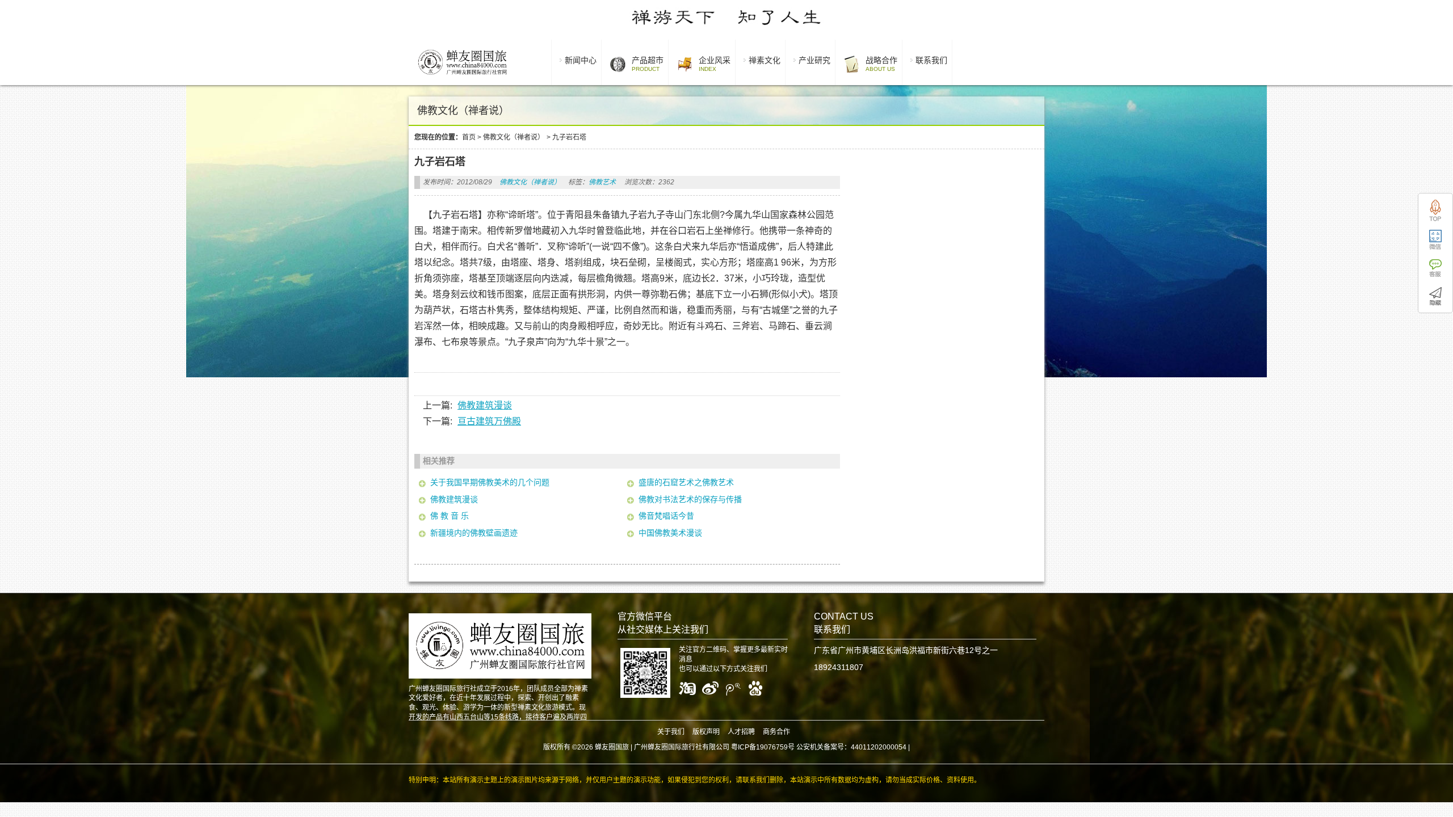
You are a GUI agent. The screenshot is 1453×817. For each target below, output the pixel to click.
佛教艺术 (602, 182)
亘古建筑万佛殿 (489, 421)
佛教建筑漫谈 (484, 405)
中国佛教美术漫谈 (670, 532)
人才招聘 (741, 732)
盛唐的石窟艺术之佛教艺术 (686, 482)
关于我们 (670, 732)
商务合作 (776, 732)
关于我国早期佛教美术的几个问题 (489, 482)
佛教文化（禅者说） (513, 137)
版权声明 (706, 732)
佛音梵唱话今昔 (666, 515)
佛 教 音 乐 (449, 515)
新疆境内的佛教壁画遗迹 (474, 532)
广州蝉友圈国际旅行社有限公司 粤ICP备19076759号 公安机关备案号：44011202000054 (770, 747)
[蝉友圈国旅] (462, 76)
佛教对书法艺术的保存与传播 (690, 499)
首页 (469, 137)
